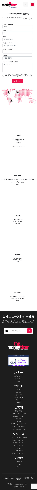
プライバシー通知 (18, 486)
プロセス (18, 448)
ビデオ (18, 381)
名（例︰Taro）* (7, 30)
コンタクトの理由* (7, 49)
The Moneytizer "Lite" (18, 429)
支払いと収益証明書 (18, 426)
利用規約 (9, 484)
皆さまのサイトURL (7, 43)
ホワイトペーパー (18, 443)
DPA (26, 484)
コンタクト (18, 461)
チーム (18, 464)
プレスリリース (18, 445)
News (18, 389)
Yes (26, 18)
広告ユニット (18, 419)
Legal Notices (19, 484)
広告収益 (18, 421)
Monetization (18, 397)
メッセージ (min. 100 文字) (10, 61)
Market (18, 400)
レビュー (18, 467)
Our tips (18, 392)
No (31, 18)
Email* (4, 36)
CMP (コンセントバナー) (18, 413)
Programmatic (18, 395)
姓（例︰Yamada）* (8, 24)
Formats (18, 402)
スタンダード (18, 376)
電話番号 (4, 55)
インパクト (18, 378)
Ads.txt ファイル (18, 416)
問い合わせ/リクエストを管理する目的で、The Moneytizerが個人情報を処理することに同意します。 (18, 75)
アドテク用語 (18, 450)
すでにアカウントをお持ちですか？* (12, 18)
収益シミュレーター (18, 440)
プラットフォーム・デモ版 (18, 437)
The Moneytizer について (18, 424)
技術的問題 (18, 411)
